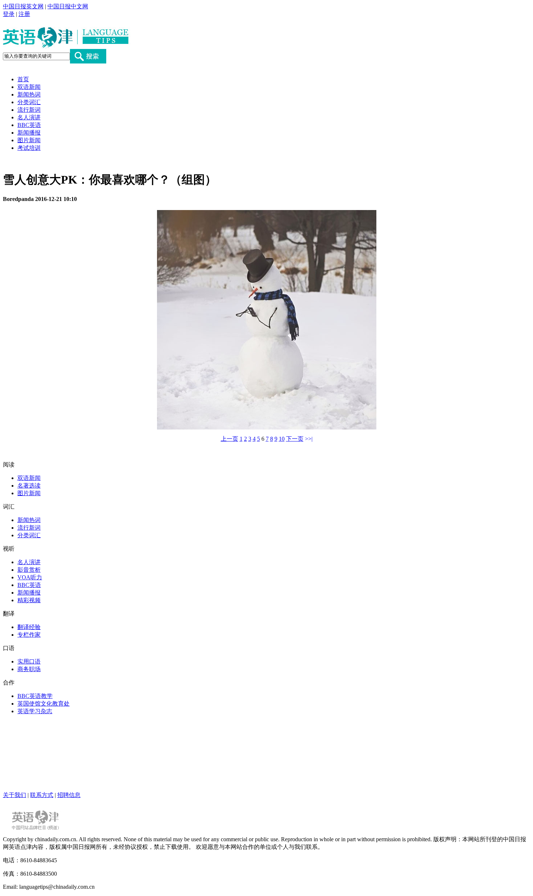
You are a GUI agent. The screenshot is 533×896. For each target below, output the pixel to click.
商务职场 (29, 669)
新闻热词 (29, 94)
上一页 (229, 439)
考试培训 (29, 148)
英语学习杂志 (34, 711)
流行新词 (29, 110)
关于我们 (14, 795)
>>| (309, 439)
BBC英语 (29, 125)
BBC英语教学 (35, 696)
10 (282, 439)
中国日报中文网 (67, 6)
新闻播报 (29, 133)
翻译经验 (29, 627)
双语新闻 (29, 87)
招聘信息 (68, 795)
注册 (24, 14)
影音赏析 (29, 570)
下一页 (294, 439)
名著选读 (29, 485)
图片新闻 (29, 140)
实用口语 (29, 661)
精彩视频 (29, 600)
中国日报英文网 (23, 6)
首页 (23, 79)
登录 (9, 14)
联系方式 (41, 795)
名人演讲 (29, 117)
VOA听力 (29, 577)
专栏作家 (29, 635)
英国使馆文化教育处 (43, 703)
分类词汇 (29, 102)
